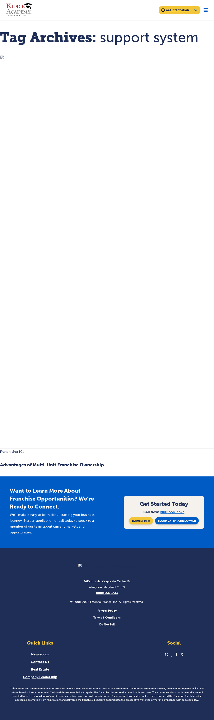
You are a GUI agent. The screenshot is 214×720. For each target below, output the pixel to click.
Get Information (177, 10)
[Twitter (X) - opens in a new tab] (182, 654)
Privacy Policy (107, 610)
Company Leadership (40, 677)
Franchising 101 (12, 452)
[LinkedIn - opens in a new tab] (166, 654)
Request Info (141, 520)
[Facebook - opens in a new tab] (172, 654)
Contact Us (40, 662)
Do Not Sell (107, 624)
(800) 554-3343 (172, 512)
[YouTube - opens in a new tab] (176, 654)
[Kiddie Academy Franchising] (19, 10)
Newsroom (40, 654)
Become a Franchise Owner (177, 520)
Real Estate (40, 669)
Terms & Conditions (107, 617)
